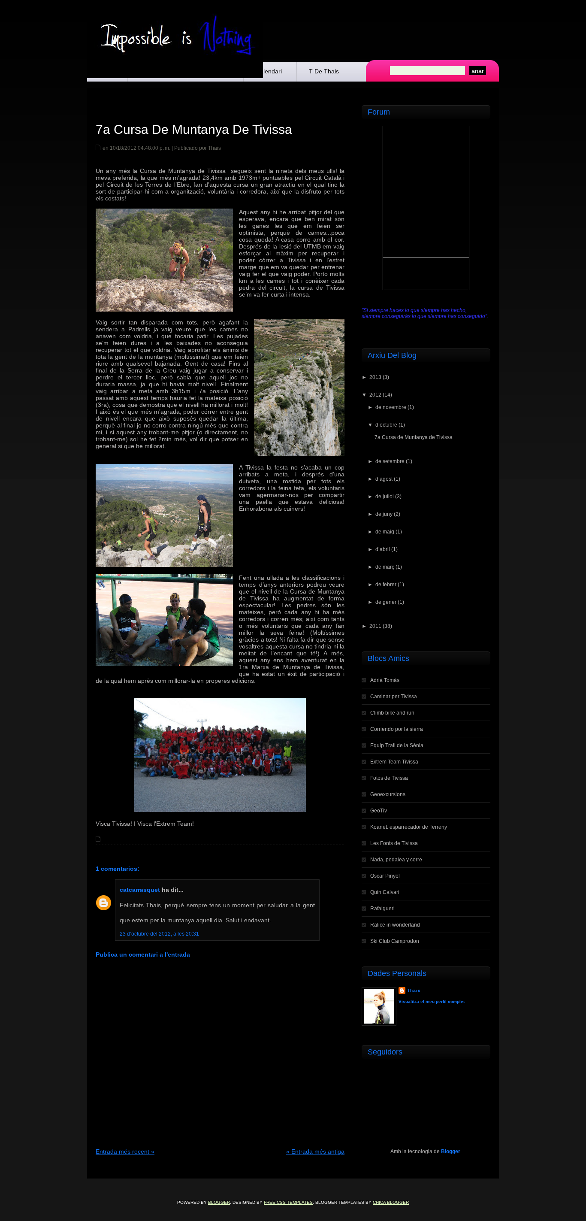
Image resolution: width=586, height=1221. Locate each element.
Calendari (269, 71)
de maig (384, 532)
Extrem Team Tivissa (394, 762)
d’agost (384, 479)
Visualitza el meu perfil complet (432, 1001)
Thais (414, 990)
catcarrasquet (140, 889)
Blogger (450, 1151)
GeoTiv (378, 811)
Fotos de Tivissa (389, 778)
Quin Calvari (384, 892)
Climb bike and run (392, 713)
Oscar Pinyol (385, 876)
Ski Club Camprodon (394, 941)
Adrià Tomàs (384, 680)
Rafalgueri (382, 909)
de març (384, 567)
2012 (375, 395)
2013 (375, 377)
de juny (384, 514)
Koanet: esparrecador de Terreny (408, 827)
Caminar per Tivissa (393, 697)
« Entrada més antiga (315, 1151)
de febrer (385, 585)
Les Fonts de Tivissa (394, 843)
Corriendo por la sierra (396, 729)
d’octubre (386, 425)
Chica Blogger (391, 1202)
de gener (385, 602)
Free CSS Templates (288, 1202)
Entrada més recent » (125, 1151)
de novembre (390, 407)
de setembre (390, 461)
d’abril (382, 549)
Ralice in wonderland (395, 925)
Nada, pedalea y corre (396, 860)
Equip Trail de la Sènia (396, 745)
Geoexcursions (387, 794)
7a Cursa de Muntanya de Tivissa (194, 129)
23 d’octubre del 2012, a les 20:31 (159, 934)
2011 (375, 626)
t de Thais (324, 71)
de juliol (384, 497)
